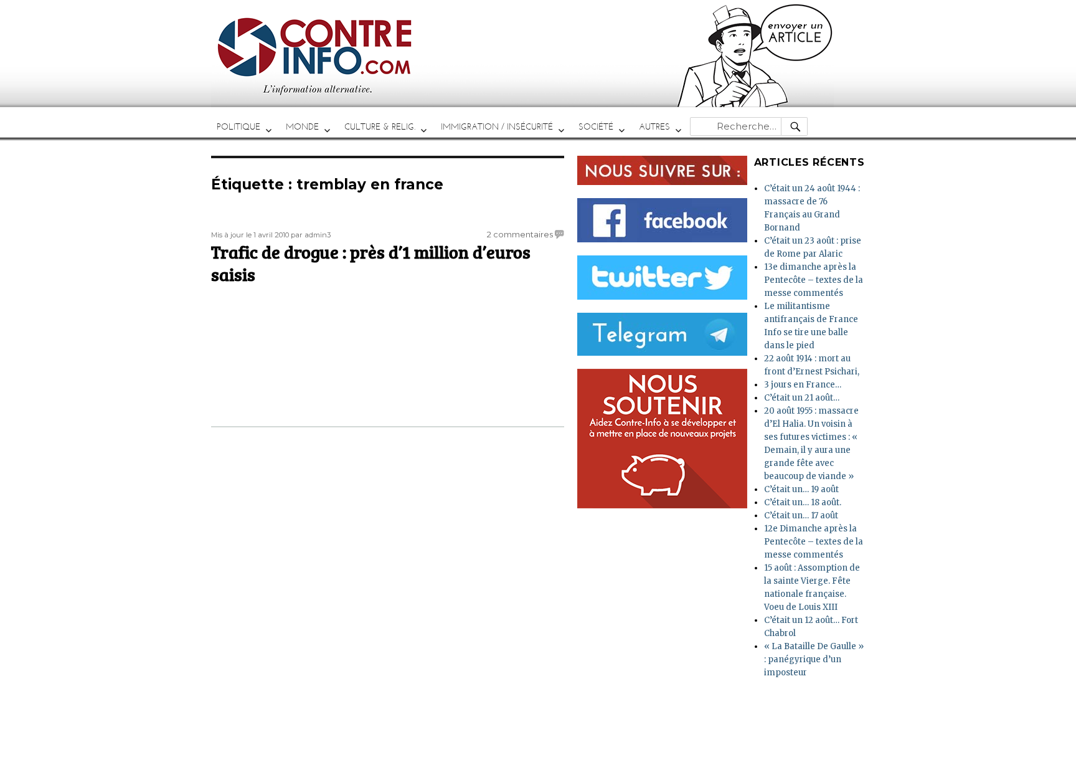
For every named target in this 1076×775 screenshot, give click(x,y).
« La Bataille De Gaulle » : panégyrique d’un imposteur (814, 659)
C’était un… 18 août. (802, 502)
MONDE (302, 126)
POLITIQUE (238, 126)
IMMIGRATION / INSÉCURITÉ (497, 126)
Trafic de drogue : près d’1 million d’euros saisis (371, 263)
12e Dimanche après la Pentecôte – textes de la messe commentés (813, 541)
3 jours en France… (802, 384)
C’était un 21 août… (801, 397)
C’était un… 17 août (801, 515)
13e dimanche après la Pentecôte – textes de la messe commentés (813, 280)
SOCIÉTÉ (595, 126)
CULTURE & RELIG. (379, 126)
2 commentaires (520, 234)
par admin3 (311, 235)
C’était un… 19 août (801, 489)
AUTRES (654, 126)
